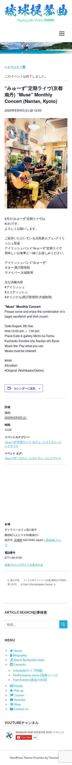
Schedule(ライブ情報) (28, 670)
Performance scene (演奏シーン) (35, 675)
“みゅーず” (11, 458)
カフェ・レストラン (44, 442)
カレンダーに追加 (24, 388)
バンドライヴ (53, 458)
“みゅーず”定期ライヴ (18, 442)
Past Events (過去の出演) (30, 679)
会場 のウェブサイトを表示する (24, 564)
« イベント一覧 (15, 67)
